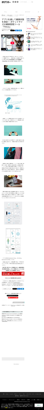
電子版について (39, 399)
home (4, 15)
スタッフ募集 (33, 399)
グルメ (16, 11)
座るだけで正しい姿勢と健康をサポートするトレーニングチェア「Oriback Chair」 (12, 321)
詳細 (6, 407)
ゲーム (5, 11)
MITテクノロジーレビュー (25, 395)
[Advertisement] (22, 6)
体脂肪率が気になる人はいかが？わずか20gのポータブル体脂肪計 (12, 313)
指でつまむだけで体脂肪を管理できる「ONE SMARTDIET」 (11, 317)
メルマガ (8, 284)
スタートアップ (27, 11)
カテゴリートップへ (18, 302)
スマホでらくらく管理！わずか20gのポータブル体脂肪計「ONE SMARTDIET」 (12, 315)
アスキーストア (9, 15)
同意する (38, 405)
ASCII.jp (17, 395)
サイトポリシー (5, 399)
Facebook (4, 284)
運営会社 (18, 399)
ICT (38, 11)
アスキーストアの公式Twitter (13, 282)
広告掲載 (28, 399)
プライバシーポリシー (12, 399)
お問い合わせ (23, 399)
